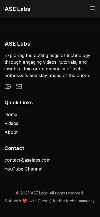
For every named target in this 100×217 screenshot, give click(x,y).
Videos (11, 123)
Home (10, 114)
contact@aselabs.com (27, 160)
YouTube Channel (23, 169)
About (11, 132)
